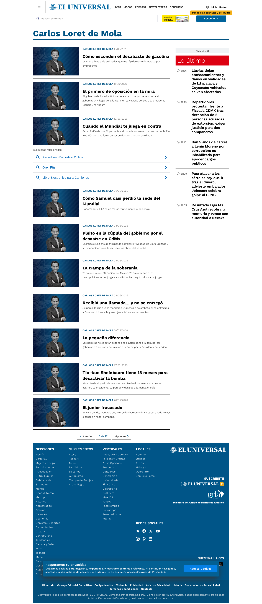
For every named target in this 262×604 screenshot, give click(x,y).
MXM (118, 7)
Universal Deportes (48, 522)
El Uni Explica (45, 475)
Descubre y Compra (115, 454)
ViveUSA (108, 497)
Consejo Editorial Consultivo (74, 585)
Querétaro (142, 471)
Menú (39, 557)
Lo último (191, 60)
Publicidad (136, 585)
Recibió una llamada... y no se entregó (123, 302)
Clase (72, 454)
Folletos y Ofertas (114, 458)
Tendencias (43, 540)
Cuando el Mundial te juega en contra (122, 126)
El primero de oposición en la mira (119, 91)
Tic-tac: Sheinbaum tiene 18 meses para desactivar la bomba (125, 375)
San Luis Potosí (145, 475)
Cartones (41, 514)
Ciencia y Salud (46, 544)
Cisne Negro (76, 484)
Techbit (40, 552)
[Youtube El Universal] (157, 531)
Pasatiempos (111, 505)
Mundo (40, 488)
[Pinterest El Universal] (144, 539)
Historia (177, 585)
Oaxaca (140, 458)
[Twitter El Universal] (150, 531)
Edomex (141, 454)
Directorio (48, 585)
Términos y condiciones (124, 588)
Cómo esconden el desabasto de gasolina (126, 56)
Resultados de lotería (112, 516)
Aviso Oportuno (112, 463)
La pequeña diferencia (106, 337)
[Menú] (39, 7)
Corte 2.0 (41, 458)
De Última (75, 467)
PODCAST (140, 7)
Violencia (121, 585)
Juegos (107, 501)
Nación (40, 454)
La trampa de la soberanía (110, 268)
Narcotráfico (44, 505)
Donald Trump (45, 493)
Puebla (140, 463)
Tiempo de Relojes (81, 480)
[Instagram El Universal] (138, 539)
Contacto (146, 588)
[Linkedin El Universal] (150, 539)
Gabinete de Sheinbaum (44, 482)
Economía (42, 518)
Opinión (40, 510)
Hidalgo (141, 467)
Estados (41, 501)
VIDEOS (128, 7)
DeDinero (108, 493)
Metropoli (42, 497)
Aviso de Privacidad (158, 585)
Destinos (74, 471)
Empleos (108, 467)
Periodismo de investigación (45, 469)
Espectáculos (44, 527)
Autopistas (76, 475)
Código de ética (103, 585)
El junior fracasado (102, 407)
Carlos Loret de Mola (98, 49)
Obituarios (109, 471)
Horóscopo (109, 510)
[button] (211, 18)
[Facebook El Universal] (144, 531)
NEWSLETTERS (158, 7)
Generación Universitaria (111, 478)
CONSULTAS (176, 7)
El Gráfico (109, 484)
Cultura (40, 531)
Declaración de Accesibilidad (202, 585)
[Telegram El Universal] (138, 531)
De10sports (110, 488)
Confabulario (44, 535)
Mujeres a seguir (46, 463)
